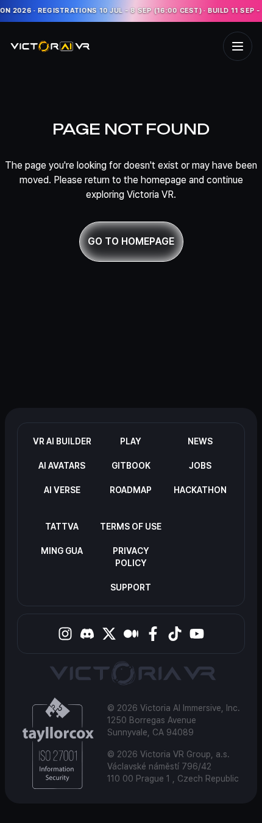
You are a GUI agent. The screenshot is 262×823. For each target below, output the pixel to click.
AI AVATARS (61, 466)
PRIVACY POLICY (131, 557)
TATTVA (62, 526)
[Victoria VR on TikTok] (175, 633)
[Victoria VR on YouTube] (196, 633)
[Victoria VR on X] (109, 633)
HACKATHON (200, 490)
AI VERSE (62, 490)
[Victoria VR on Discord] (87, 633)
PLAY (130, 441)
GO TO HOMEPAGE (131, 241)
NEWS (200, 441)
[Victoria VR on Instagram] (65, 633)
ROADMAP (131, 490)
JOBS (200, 466)
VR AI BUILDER (62, 441)
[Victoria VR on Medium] (131, 633)
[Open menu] (237, 46)
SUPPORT (130, 587)
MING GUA (62, 551)
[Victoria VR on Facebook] (153, 633)
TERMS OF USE (130, 526)
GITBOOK (131, 466)
